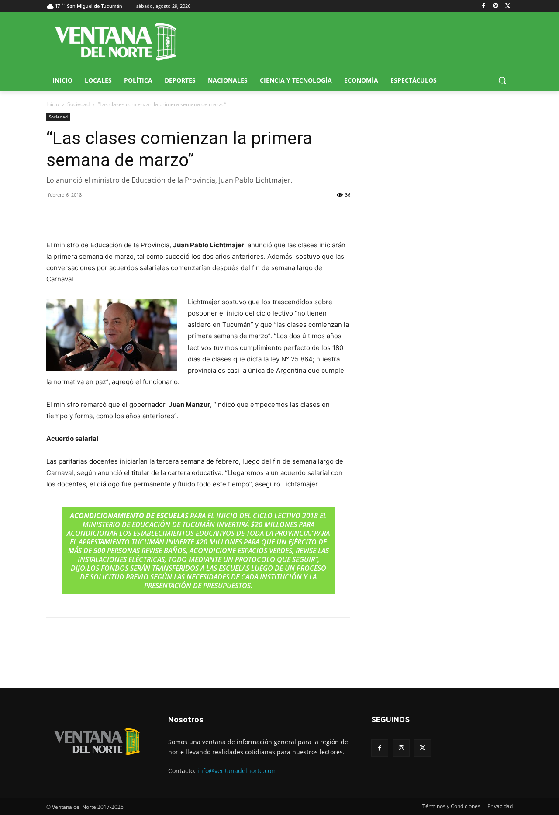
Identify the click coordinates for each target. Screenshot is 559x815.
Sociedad (78, 104)
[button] (502, 80)
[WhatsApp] (95, 214)
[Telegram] (115, 214)
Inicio (52, 104)
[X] (508, 6)
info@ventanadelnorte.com (237, 770)
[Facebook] (484, 6)
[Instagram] (495, 6)
